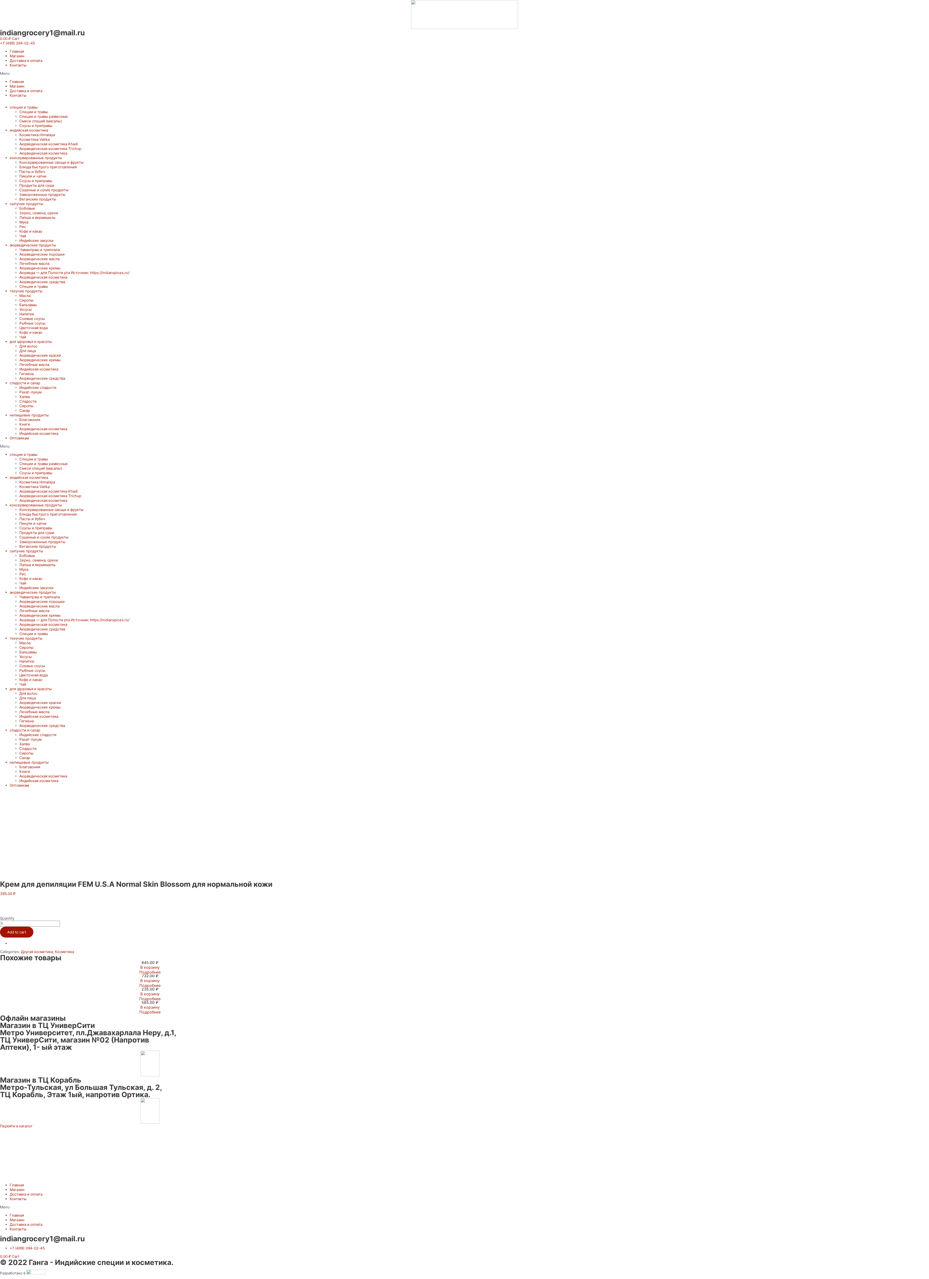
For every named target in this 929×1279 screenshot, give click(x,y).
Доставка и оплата (26, 60)
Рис (22, 226)
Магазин (17, 56)
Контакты (18, 65)
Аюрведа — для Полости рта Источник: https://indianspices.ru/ (74, 272)
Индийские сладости (37, 387)
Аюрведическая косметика (43, 153)
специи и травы (23, 107)
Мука (23, 222)
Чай (22, 236)
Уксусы (25, 309)
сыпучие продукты (26, 203)
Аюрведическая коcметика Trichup (50, 148)
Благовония (29, 419)
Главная (17, 51)
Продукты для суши (36, 185)
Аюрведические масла (39, 259)
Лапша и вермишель (37, 217)
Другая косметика (37, 951)
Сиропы (26, 300)
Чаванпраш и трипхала (39, 249)
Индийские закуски (36, 240)
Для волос (28, 346)
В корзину (150, 967)
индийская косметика (29, 130)
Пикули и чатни (32, 176)
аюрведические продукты (33, 245)
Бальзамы (28, 305)
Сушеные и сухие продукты (43, 190)
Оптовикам (19, 438)
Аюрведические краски (40, 355)
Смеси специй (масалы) (40, 121)
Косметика (64, 951)
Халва (24, 396)
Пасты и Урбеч (32, 171)
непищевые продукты (29, 415)
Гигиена (26, 373)
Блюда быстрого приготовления (48, 167)
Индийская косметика (38, 369)
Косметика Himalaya (37, 135)
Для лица (27, 350)
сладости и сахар (25, 383)
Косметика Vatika (34, 139)
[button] (17, 43)
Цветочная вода (33, 327)
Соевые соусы (32, 318)
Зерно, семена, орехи (38, 213)
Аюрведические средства (42, 282)
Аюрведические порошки (42, 254)
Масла (24, 295)
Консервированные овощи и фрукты (51, 162)
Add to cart (16, 932)
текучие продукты (26, 291)
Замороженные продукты (42, 194)
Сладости (28, 401)
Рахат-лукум (30, 392)
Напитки (26, 314)
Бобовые (27, 208)
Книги (24, 424)
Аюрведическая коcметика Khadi (48, 144)
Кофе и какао (30, 231)
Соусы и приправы (35, 125)
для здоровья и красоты (31, 341)
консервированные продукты (36, 157)
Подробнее (150, 972)
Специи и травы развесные (43, 116)
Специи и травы (33, 112)
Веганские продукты (37, 199)
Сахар (24, 410)
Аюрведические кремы (39, 268)
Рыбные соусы (32, 323)
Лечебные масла (34, 263)
